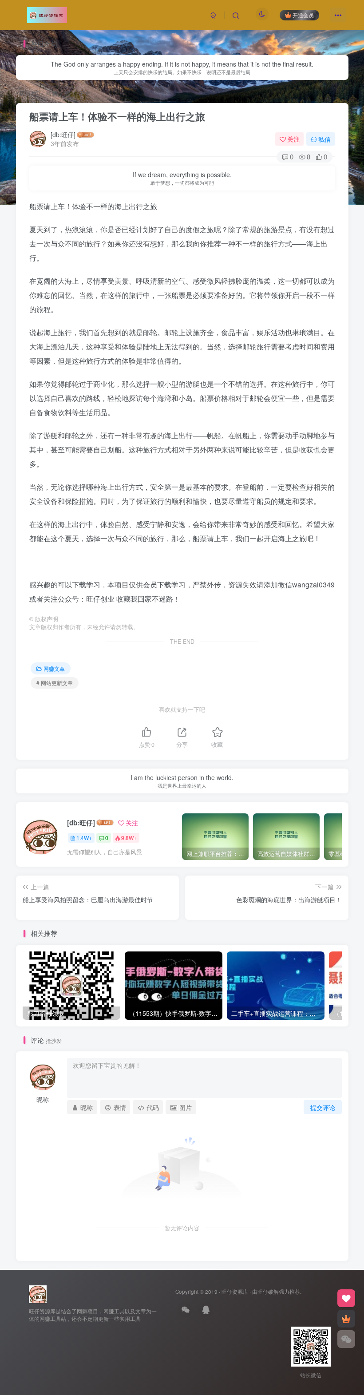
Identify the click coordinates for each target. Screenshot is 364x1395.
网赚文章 (57, 93)
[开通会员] (346, 1319)
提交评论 (322, 1107)
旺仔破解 (268, 1291)
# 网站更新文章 (54, 682)
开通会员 (303, 15)
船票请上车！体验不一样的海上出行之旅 (117, 116)
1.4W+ (84, 837)
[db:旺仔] (63, 134)
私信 (324, 139)
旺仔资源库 (235, 1291)
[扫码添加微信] (346, 1339)
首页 (30, 93)
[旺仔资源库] (38, 1293)
